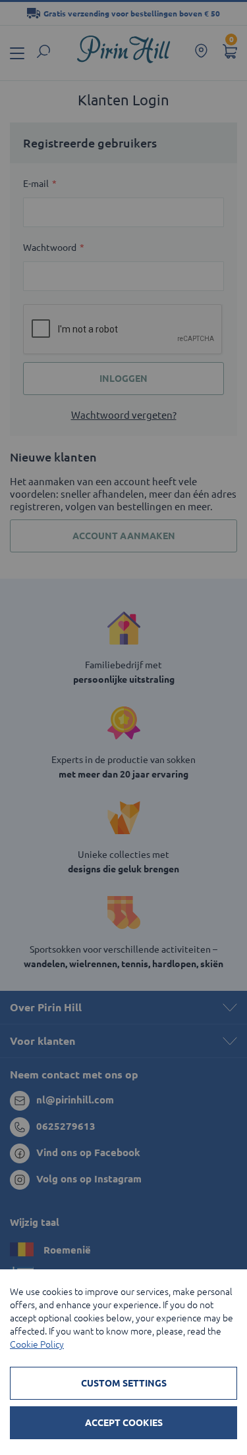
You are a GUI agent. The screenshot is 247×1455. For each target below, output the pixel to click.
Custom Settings (124, 1383)
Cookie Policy (37, 1344)
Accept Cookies (124, 1422)
